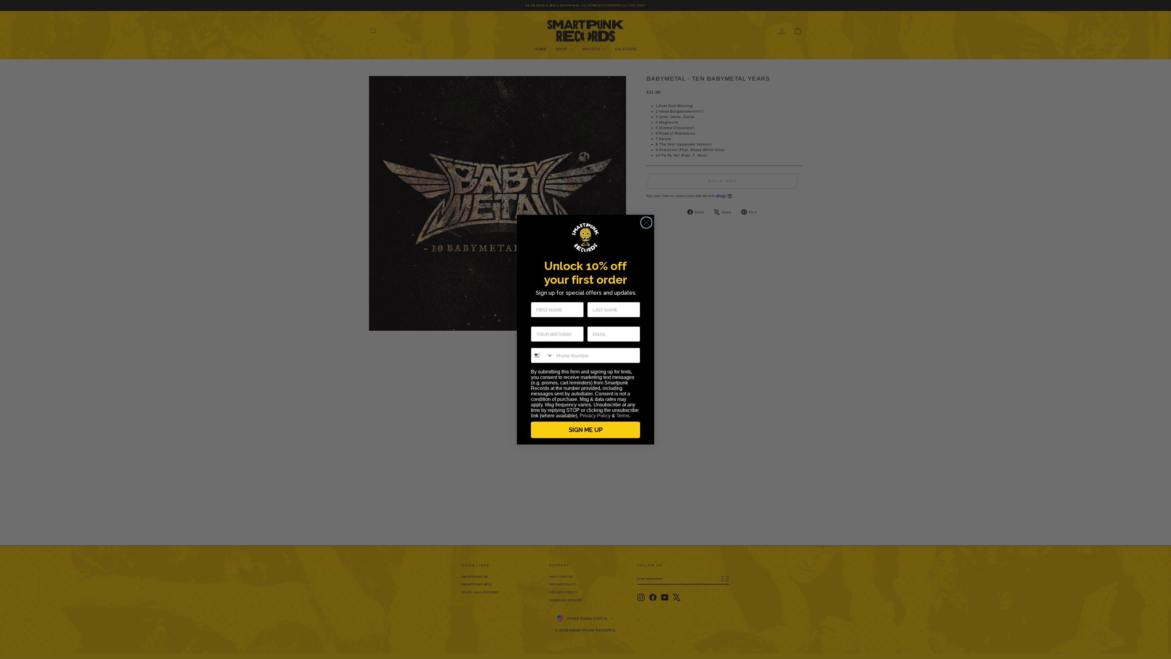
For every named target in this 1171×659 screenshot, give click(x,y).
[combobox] (542, 355)
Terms (622, 415)
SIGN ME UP (586, 430)
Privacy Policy (595, 415)
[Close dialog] (646, 222)
